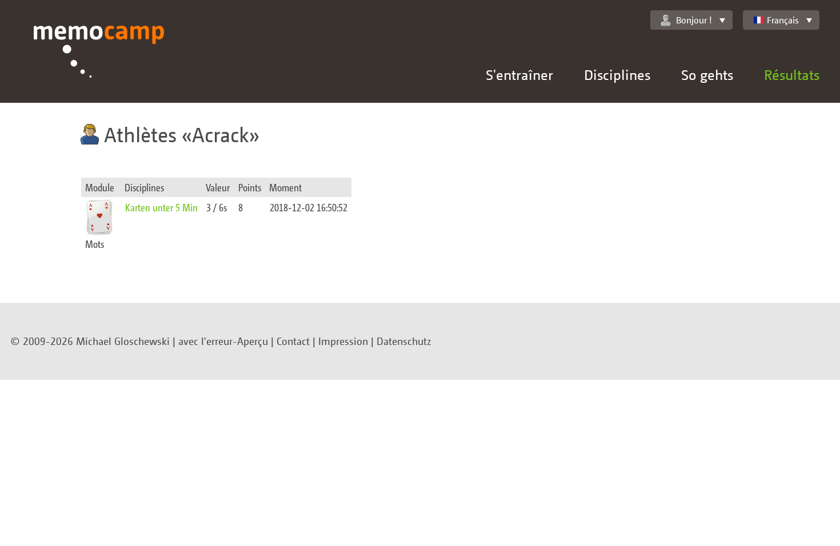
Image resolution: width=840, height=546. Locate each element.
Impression (343, 341)
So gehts (707, 74)
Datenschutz (404, 341)
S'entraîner (519, 74)
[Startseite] (99, 64)
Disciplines (617, 74)
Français (783, 20)
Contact (293, 341)
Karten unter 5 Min (161, 207)
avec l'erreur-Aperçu (223, 341)
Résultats (791, 74)
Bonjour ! (694, 20)
